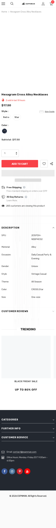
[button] (28, 173)
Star (16, 117)
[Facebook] (4, 471)
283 (8, 206)
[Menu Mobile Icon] (3, 3)
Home (4, 12)
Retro (6, 117)
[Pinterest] (20, 471)
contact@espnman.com (24, 452)
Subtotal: (6, 139)
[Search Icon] (14, 3)
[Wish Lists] (44, 163)
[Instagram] (12, 471)
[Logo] (28, 3)
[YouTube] (27, 471)
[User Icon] (43, 3)
